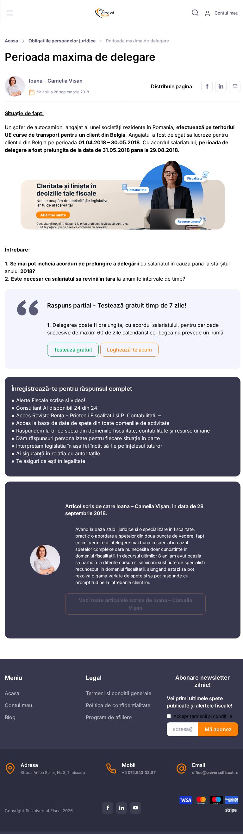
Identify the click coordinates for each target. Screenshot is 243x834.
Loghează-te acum (129, 349)
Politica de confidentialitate (118, 705)
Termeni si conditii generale (118, 693)
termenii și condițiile (211, 716)
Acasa (11, 40)
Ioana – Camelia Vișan (56, 81)
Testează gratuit (73, 349)
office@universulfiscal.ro (215, 772)
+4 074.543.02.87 (139, 772)
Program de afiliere (109, 717)
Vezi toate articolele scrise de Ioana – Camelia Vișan (135, 604)
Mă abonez (218, 729)
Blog (10, 717)
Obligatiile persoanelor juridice (62, 40)
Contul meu (225, 13)
